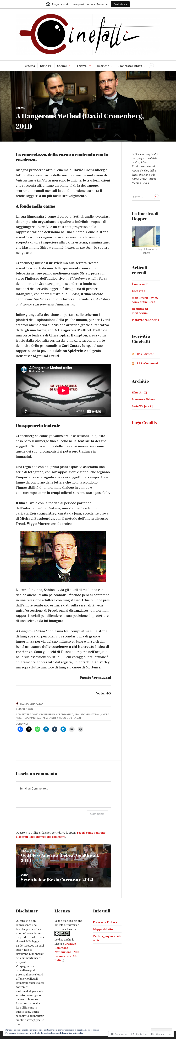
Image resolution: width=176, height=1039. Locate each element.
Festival (82, 66)
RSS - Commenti (147, 363)
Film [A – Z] (139, 392)
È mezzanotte (141, 284)
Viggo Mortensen (69, 717)
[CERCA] (151, 65)
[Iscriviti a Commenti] (133, 363)
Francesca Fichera (130, 66)
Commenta (97, 813)
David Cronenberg (43, 714)
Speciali (62, 66)
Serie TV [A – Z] (142, 406)
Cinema (30, 66)
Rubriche (103, 66)
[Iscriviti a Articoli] (133, 354)
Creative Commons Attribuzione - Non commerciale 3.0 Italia (66, 952)
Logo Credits (144, 422)
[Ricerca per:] (146, 197)
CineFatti (23, 714)
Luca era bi (139, 291)
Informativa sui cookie (71, 1033)
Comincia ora (120, 4)
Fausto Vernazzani (32, 703)
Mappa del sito (103, 929)
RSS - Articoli (145, 354)
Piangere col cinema (145, 320)
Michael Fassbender (43, 717)
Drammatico (65, 714)
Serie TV (46, 66)
